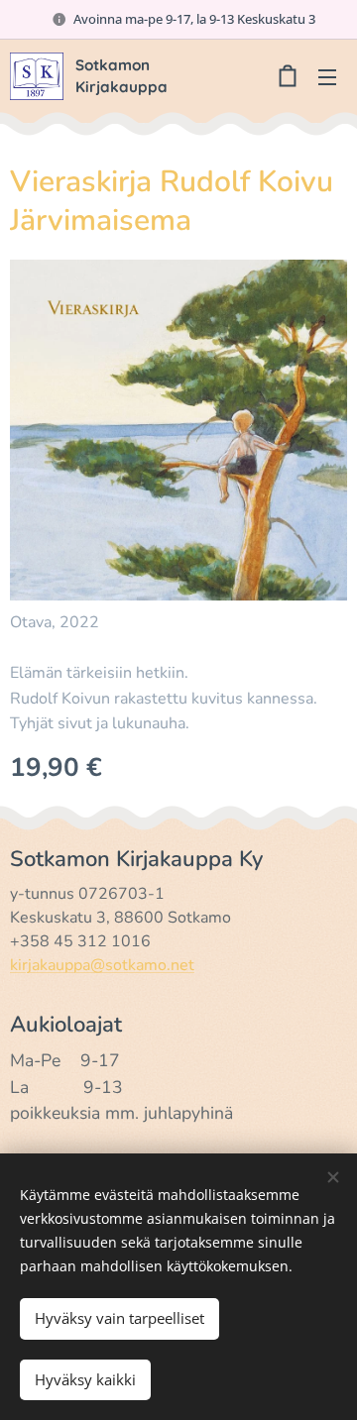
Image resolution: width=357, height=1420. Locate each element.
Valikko (327, 76)
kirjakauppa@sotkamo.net (102, 965)
